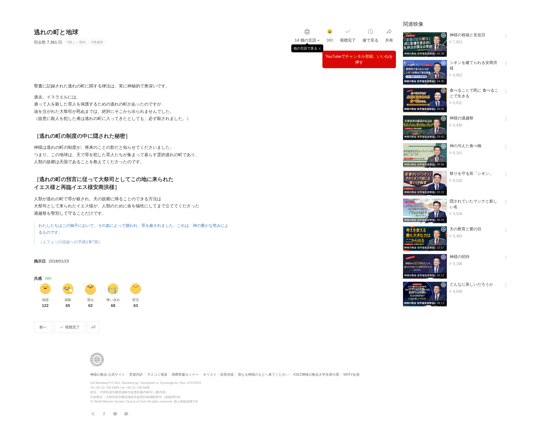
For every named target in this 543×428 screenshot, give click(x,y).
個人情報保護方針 (186, 401)
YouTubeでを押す (359, 59)
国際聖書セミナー (185, 375)
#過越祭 (97, 42)
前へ (43, 327)
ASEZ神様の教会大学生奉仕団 (316, 375)
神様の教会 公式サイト (107, 375)
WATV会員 (351, 375)
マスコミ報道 (157, 375)
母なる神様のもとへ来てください (263, 375)
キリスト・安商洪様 (218, 375)
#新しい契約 (76, 42)
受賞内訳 (136, 375)
